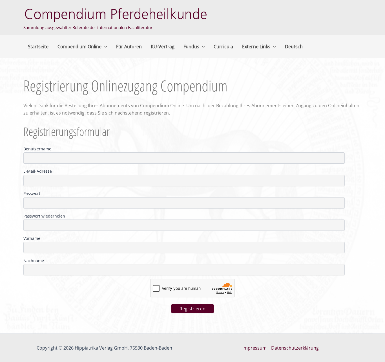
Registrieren (192, 309)
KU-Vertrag (162, 46)
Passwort (31, 193)
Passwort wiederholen (44, 216)
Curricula (223, 46)
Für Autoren (129, 46)
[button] (104, 46)
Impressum (254, 348)
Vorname (31, 238)
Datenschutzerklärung (295, 348)
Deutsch (294, 46)
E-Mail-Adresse (37, 171)
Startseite (38, 46)
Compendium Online (79, 46)
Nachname (33, 260)
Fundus (191, 46)
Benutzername (37, 149)
